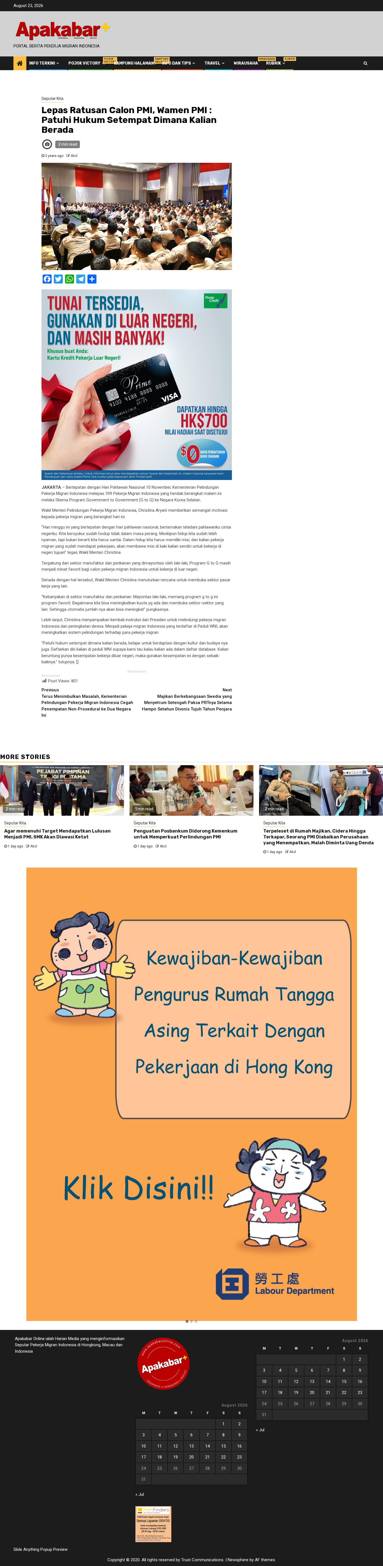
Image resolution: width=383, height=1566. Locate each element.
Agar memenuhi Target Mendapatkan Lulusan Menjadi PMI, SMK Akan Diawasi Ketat (57, 834)
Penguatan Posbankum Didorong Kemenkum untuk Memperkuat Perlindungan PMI (185, 834)
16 (239, 1446)
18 (159, 1457)
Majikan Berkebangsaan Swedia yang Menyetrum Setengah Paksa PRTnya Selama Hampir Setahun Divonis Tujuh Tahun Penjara (187, 699)
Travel (212, 63)
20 (191, 1457)
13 (191, 1446)
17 (143, 1457)
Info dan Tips (176, 63)
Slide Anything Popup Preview (40, 1549)
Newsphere (238, 1559)
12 (175, 1446)
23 (239, 1457)
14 (207, 1446)
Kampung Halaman (134, 63)
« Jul (139, 1494)
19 (175, 1457)
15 (223, 1446)
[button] (187, 1321)
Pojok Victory (87, 63)
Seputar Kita (52, 98)
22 (223, 1457)
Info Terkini (42, 63)
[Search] (365, 63)
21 (207, 1457)
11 (159, 1446)
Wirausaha (246, 63)
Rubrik (276, 63)
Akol (74, 156)
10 (143, 1446)
